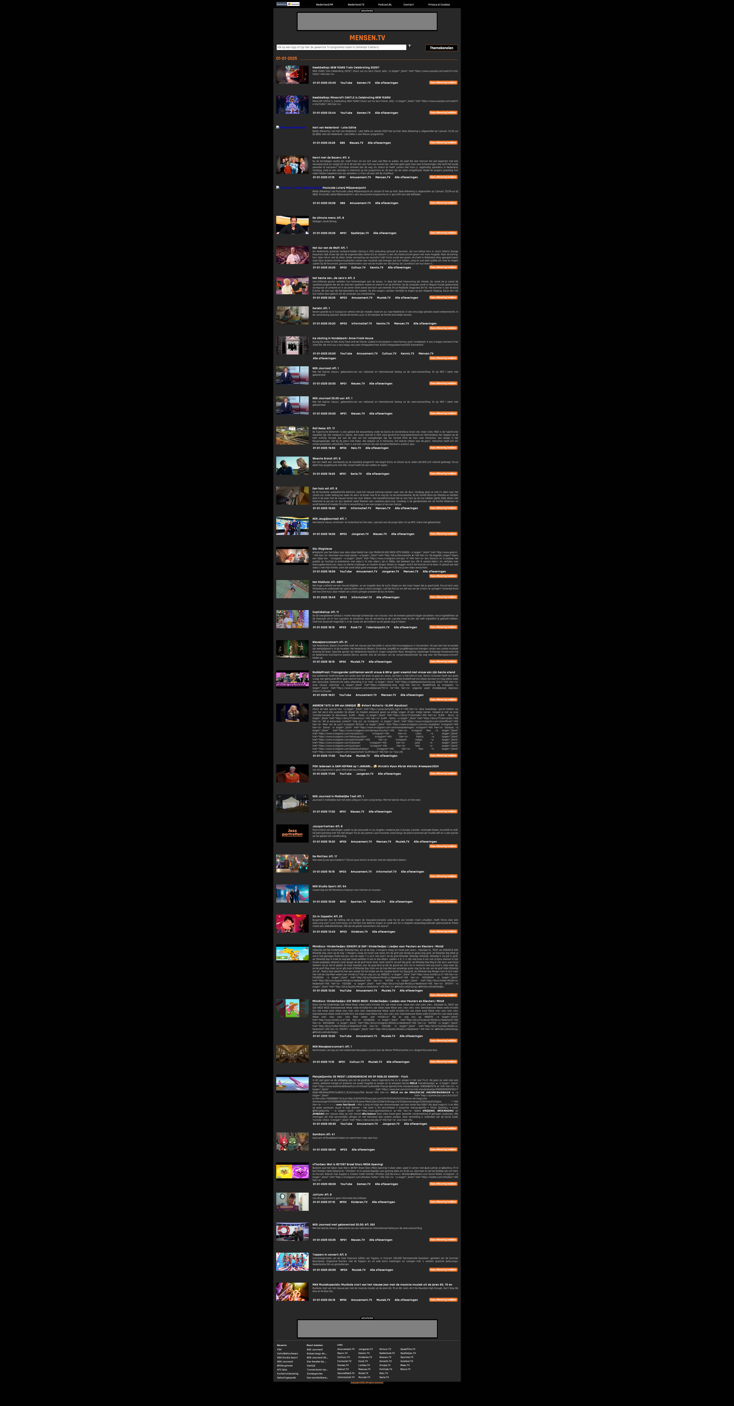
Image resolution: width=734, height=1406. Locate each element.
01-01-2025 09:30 (324, 1124)
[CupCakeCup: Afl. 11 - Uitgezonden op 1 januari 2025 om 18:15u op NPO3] (292, 627)
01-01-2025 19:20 (324, 474)
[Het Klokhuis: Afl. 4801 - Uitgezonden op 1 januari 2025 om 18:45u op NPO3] (292, 597)
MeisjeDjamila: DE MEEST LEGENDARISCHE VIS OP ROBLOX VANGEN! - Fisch (360, 1077)
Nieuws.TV (356, 143)
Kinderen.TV (359, 932)
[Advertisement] (367, 21)
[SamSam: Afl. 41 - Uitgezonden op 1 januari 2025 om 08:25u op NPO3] (292, 1150)
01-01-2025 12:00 (324, 991)
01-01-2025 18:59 (324, 572)
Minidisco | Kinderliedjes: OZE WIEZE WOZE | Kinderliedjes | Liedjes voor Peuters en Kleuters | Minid (378, 1001)
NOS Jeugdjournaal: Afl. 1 (329, 519)
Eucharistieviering (287, 1373)
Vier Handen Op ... (316, 1361)
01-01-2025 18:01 (324, 695)
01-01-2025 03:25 (324, 1240)
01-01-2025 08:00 (324, 1184)
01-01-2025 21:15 (324, 177)
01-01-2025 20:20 (324, 324)
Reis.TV (356, 448)
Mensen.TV (382, 177)
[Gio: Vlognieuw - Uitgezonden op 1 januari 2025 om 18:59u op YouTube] (292, 564)
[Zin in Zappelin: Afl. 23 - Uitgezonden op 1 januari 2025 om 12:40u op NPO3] (292, 932)
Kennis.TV (376, 268)
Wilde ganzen (285, 1365)
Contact (409, 5)
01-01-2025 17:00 (324, 756)
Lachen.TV (364, 1365)
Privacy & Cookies (439, 5)
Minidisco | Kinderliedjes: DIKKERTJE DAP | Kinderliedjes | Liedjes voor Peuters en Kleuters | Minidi (378, 946)
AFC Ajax (282, 1369)
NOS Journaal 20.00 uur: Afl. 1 (332, 398)
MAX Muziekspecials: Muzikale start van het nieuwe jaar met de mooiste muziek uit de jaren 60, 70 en (382, 1285)
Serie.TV (356, 474)
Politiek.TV (385, 1369)
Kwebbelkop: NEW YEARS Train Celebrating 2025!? (346, 68)
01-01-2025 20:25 (324, 233)
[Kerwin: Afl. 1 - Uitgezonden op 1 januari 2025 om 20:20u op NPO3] (292, 324)
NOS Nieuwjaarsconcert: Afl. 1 (332, 1047)
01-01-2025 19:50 (324, 448)
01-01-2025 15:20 (324, 842)
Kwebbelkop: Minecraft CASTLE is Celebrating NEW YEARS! (352, 98)
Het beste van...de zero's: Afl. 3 (334, 278)
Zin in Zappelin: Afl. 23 (327, 916)
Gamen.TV (363, 83)
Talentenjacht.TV (377, 627)
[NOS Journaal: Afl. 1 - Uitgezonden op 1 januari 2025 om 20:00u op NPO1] (292, 384)
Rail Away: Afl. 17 (324, 428)
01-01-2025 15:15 (324, 872)
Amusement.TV (360, 177)
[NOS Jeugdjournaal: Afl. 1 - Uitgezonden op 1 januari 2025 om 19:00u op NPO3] (292, 534)
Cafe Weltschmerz (287, 1353)
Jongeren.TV (360, 534)
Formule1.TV (344, 1361)
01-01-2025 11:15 (323, 1062)
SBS (342, 143)
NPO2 (343, 268)
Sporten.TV (358, 902)
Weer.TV (405, 1365)
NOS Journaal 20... (317, 1357)
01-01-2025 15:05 (324, 902)
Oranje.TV (384, 1365)
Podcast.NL (385, 5)
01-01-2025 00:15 (324, 1300)
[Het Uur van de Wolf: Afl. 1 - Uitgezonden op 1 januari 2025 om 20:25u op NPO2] (292, 263)
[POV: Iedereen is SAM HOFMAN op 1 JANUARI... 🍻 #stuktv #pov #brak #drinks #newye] (292, 782)
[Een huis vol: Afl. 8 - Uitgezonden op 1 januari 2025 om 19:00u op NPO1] (292, 504)
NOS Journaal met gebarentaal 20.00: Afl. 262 (344, 1225)
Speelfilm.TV (407, 1349)
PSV (279, 1349)
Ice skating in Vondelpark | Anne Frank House (343, 338)
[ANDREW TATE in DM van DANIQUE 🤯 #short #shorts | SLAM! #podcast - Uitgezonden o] (292, 721)
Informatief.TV (362, 324)
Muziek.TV (384, 298)
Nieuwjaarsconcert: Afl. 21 (330, 642)
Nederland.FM (324, 5)
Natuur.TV (385, 1349)
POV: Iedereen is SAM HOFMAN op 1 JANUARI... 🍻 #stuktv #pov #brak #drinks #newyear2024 (376, 766)
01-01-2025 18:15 (324, 627)
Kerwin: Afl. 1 (321, 308)
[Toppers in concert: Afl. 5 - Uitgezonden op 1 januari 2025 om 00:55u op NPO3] (292, 1270)
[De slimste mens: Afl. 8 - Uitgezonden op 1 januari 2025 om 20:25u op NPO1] (292, 233)
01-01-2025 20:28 (324, 203)
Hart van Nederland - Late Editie (334, 128)
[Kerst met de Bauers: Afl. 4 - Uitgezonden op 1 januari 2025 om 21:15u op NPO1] (292, 173)
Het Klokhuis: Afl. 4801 (328, 582)
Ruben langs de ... (317, 1353)
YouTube (346, 83)
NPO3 (343, 298)
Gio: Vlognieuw (322, 549)
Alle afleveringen (386, 83)
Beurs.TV (342, 1353)
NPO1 (342, 177)
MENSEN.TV (367, 38)
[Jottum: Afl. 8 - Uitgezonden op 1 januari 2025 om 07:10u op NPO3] (292, 1210)
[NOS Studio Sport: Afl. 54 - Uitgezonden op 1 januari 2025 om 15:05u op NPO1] (292, 902)
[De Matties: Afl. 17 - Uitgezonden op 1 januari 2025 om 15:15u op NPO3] (292, 872)
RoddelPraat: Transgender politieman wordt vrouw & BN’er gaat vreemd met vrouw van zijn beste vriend (384, 672)
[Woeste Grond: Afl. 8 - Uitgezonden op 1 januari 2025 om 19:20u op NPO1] (292, 474)
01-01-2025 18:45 (324, 597)
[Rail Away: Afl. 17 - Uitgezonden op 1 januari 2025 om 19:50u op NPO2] (292, 444)
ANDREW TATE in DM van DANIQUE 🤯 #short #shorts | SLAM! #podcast (360, 706)
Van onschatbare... (317, 1377)
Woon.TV (405, 1369)
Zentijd (311, 1365)
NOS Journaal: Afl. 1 (326, 368)
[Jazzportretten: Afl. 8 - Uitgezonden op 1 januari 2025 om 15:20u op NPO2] (292, 842)
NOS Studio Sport (287, 1357)
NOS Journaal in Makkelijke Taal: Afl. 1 (338, 796)
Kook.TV (356, 627)
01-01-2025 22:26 (324, 143)
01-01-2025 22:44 (324, 113)
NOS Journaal (285, 1361)
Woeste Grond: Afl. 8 (326, 459)
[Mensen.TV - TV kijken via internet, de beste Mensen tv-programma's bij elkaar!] (302, 5)
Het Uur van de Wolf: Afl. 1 (330, 248)
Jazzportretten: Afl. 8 (328, 826)
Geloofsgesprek (286, 1377)
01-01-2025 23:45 (324, 83)
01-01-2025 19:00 (324, 508)
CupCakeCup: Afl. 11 (326, 612)
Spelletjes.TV (360, 233)
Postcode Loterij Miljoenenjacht (344, 188)
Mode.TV (363, 1373)
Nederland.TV (356, 5)
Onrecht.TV (385, 1361)
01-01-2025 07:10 (324, 1202)
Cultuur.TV (358, 268)
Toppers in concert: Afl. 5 (330, 1255)
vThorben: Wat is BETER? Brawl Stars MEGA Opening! (348, 1164)
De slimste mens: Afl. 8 (328, 218)
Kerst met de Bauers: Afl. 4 (331, 158)
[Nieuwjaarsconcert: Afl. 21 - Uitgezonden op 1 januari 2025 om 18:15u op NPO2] (292, 657)
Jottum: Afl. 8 (322, 1195)
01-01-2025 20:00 (324, 354)
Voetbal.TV (377, 902)
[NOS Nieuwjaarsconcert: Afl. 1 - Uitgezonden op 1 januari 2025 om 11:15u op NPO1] (292, 1062)
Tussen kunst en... (317, 1369)
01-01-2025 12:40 (324, 932)
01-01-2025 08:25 (324, 1150)
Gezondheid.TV (345, 1373)
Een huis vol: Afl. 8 (325, 489)
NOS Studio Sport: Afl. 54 (329, 886)
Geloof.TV (343, 1369)
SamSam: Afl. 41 (324, 1134)
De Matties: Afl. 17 (325, 856)
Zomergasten (314, 1373)
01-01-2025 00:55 (324, 1270)
